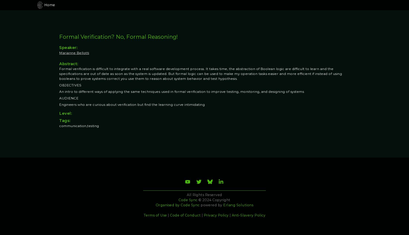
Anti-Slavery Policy (248, 215)
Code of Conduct (185, 215)
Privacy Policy (216, 215)
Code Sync (190, 205)
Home (49, 5)
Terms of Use (155, 215)
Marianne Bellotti (74, 53)
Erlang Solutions (238, 205)
